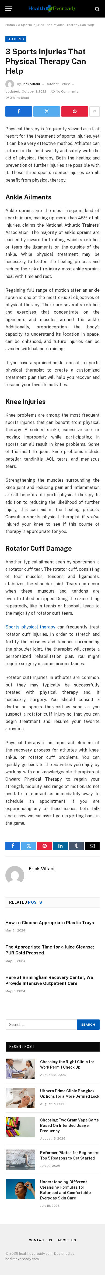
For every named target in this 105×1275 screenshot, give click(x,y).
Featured (16, 39)
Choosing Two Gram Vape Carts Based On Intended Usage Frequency (69, 1125)
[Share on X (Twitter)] (46, 111)
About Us (67, 1240)
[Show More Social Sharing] (94, 111)
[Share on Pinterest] (74, 111)
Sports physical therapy (30, 627)
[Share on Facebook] (18, 111)
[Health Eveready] (52, 9)
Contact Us (40, 1240)
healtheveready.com (22, 1259)
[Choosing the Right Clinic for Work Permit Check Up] (20, 1069)
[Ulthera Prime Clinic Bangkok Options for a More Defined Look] (20, 1098)
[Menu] (8, 9)
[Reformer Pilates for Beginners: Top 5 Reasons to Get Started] (20, 1160)
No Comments (67, 91)
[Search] (97, 9)
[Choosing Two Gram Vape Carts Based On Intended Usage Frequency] (20, 1127)
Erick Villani (31, 84)
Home (10, 25)
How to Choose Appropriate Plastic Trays (49, 922)
